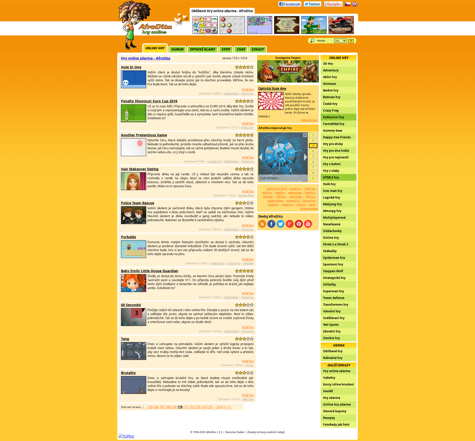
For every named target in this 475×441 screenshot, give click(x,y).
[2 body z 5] (240, 67)
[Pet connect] (205, 33)
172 (191, 407)
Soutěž (328, 391)
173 (197, 407)
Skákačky (248, 263)
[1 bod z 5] (237, 67)
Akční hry (248, 399)
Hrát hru (248, 89)
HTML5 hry (247, 127)
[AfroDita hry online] (143, 34)
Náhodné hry (332, 358)
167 (162, 407)
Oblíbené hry (333, 351)
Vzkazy (257, 49)
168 (168, 407)
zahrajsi (268, 196)
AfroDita (211, 432)
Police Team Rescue (137, 203)
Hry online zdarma (336, 371)
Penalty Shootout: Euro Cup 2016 (149, 101)
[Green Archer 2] (314, 33)
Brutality (128, 372)
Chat (241, 49)
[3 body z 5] (244, 67)
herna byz (309, 200)
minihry (267, 192)
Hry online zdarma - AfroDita (145, 58)
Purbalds (128, 237)
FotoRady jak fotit (336, 424)
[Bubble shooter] (259, 33)
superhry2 (293, 200)
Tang (125, 338)
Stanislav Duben (234, 432)
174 (203, 407)
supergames (275, 200)
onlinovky (295, 196)
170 (180, 407)
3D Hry (250, 365)
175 (209, 407)
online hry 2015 (276, 188)
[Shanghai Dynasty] (287, 33)
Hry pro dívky (246, 195)
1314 (219, 407)
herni (312, 204)
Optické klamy (202, 49)
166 (156, 407)
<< (225, 407)
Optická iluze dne (272, 88)
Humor (177, 49)
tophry (301, 204)
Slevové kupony (334, 411)
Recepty (329, 418)
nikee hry (288, 204)
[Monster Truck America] (341, 33)
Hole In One (131, 67)
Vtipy (225, 49)
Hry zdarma (331, 398)
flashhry (310, 192)
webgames (295, 192)
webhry (280, 192)
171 (186, 407)
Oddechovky (231, 93)
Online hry (155, 48)
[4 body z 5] (248, 67)
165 (150, 407)
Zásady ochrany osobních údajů (266, 432)
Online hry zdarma (337, 404)
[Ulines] (232, 33)
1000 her (309, 188)
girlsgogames (309, 208)
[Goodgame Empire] (288, 81)
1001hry (310, 196)
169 (174, 407)
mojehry (273, 204)
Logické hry (214, 161)
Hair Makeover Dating (140, 169)
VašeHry (329, 378)
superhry (295, 188)
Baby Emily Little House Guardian (149, 270)
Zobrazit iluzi (309, 120)
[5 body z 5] (252, 67)
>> (229, 407)
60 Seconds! (131, 304)
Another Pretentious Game (144, 135)
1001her (281, 196)
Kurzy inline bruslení (338, 384)
